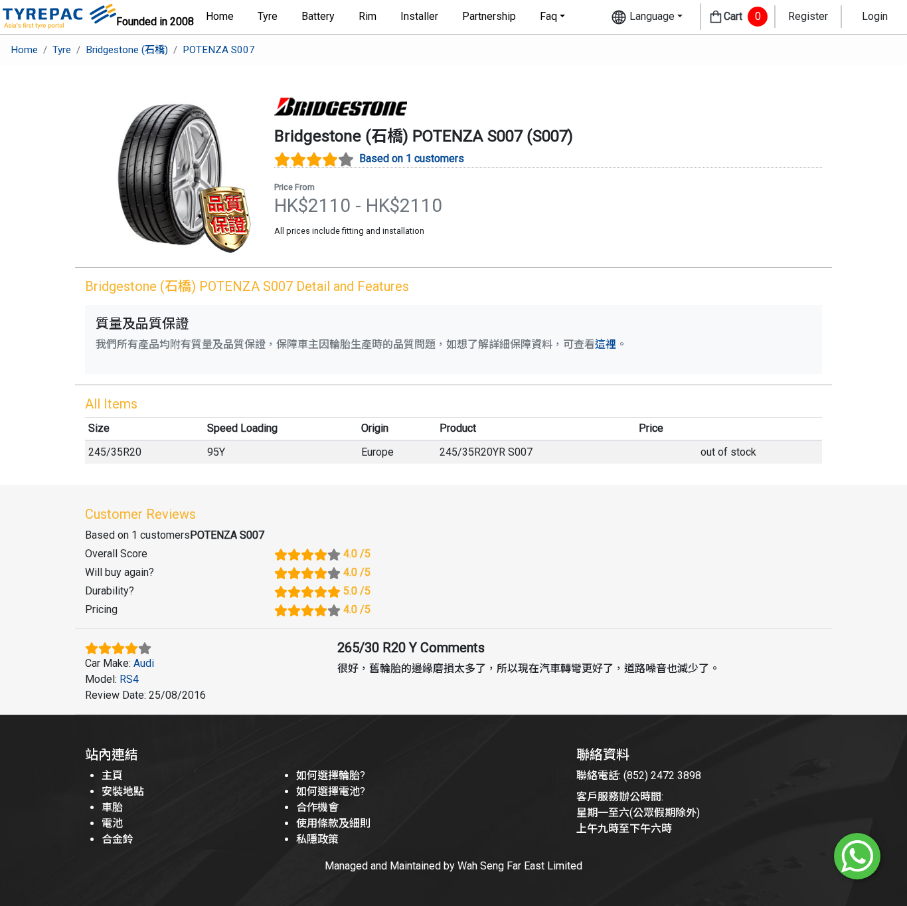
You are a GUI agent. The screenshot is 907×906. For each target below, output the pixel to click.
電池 (112, 823)
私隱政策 (317, 839)
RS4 (129, 679)
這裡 (605, 344)
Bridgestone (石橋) (127, 50)
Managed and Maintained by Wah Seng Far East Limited (453, 866)
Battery (318, 16)
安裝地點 (123, 791)
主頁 (112, 775)
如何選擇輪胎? (330, 775)
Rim (367, 16)
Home (220, 16)
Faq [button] (548, 16)
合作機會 (317, 807)
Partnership (489, 16)
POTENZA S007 (219, 50)
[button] (646, 17)
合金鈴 (117, 839)
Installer (419, 16)
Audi (143, 663)
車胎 (112, 807)
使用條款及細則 (333, 823)
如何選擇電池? (330, 791)
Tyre (268, 16)
